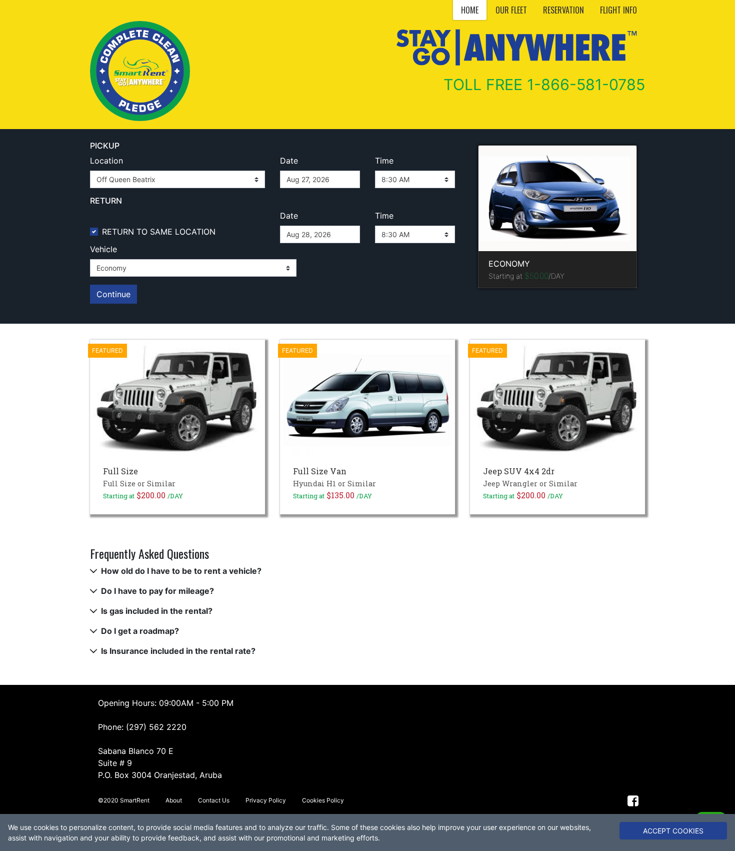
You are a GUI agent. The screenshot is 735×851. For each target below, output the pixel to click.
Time (384, 161)
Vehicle (103, 249)
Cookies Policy (323, 800)
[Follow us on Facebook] (633, 800)
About (174, 800)
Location (106, 161)
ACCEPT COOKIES (673, 830)
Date (289, 161)
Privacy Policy (266, 800)
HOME (469, 10)
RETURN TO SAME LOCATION (159, 232)
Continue (113, 294)
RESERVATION (563, 10)
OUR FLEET (511, 10)
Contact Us (214, 800)
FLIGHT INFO (618, 10)
